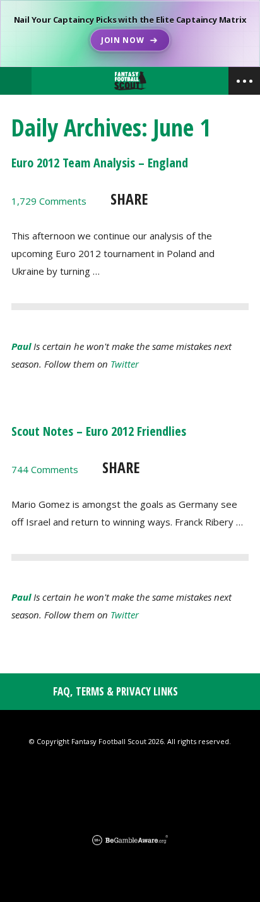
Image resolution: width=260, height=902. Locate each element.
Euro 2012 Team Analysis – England (99, 162)
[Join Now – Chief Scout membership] (130, 33)
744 (44, 469)
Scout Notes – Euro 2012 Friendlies (98, 431)
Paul (21, 346)
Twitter (124, 364)
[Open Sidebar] (244, 81)
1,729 (48, 201)
